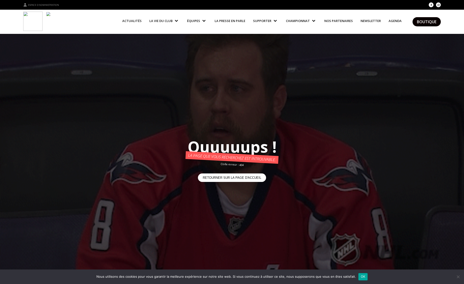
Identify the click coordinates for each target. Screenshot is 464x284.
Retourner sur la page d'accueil (232, 177)
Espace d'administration (43, 5)
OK (363, 276)
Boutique (426, 21)
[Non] (458, 276)
